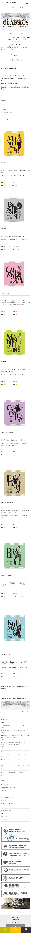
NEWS (15, 33)
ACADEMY (5, 790)
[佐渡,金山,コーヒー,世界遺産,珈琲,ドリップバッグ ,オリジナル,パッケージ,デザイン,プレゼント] (15, 897)
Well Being (5, 784)
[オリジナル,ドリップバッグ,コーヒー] (15, 850)
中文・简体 (14, 7)
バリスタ (15, 49)
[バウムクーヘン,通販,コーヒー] (15, 866)
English (9, 7)
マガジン (4, 816)
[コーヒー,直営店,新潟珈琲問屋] (15, 858)
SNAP (3, 813)
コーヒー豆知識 (6, 810)
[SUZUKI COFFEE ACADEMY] (15, 882)
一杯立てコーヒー (6, 49)
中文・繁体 (21, 7)
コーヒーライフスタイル (8, 797)
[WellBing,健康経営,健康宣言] (15, 826)
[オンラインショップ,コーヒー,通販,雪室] (15, 842)
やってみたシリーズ (7, 803)
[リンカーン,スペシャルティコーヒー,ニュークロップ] (15, 874)
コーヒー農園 (6, 47)
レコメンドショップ (7, 807)
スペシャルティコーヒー (16, 47)
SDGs (4, 800)
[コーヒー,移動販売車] (15, 890)
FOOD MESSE (5, 819)
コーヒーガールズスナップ (8, 787)
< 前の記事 (10, 33)
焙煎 (26, 47)
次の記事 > (21, 33)
